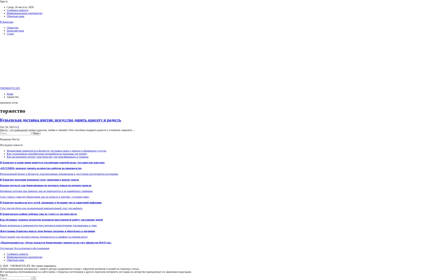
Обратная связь (15, 16)
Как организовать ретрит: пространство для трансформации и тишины (47, 156)
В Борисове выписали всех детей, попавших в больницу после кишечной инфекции (51, 202)
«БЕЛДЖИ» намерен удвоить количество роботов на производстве (41, 168)
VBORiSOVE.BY (10, 88)
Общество (12, 27)
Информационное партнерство (24, 13)
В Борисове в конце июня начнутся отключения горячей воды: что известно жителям (52, 162)
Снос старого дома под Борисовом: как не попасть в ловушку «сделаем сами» (44, 196)
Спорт (10, 33)
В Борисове (6, 22)
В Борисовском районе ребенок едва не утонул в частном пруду (38, 214)
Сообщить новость (17, 10)
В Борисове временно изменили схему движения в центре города (39, 179)
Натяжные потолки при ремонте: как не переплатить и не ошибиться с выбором (46, 191)
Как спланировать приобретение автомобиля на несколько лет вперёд (47, 153)
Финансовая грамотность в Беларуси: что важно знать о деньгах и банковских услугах (56, 150)
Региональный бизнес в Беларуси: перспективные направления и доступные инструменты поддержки (59, 174)
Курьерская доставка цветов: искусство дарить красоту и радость (60, 120)
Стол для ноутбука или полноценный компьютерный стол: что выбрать (41, 208)
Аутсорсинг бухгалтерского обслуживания (24, 248)
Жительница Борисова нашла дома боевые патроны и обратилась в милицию (47, 231)
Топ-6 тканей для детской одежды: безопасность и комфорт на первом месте (44, 236)
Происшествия (15, 30)
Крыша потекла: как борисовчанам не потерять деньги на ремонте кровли (45, 185)
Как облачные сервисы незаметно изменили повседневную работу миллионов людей (51, 219)
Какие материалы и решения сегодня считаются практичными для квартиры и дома (48, 225)
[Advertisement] (215, 61)
